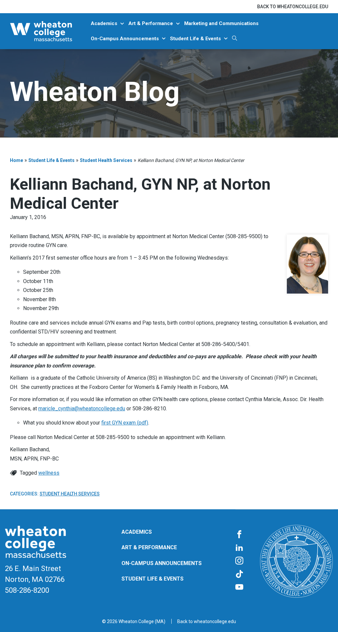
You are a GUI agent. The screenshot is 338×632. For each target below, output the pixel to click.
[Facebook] (239, 534)
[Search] (234, 38)
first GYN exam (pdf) (124, 423)
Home (16, 160)
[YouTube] (239, 587)
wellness (48, 473)
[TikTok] (239, 574)
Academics (104, 23)
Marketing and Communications (221, 23)
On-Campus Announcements (125, 39)
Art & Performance (150, 23)
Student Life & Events (195, 39)
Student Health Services (106, 160)
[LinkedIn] (239, 547)
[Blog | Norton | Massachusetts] (49, 31)
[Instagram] (239, 561)
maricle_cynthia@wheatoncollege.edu (81, 408)
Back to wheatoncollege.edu (292, 6)
